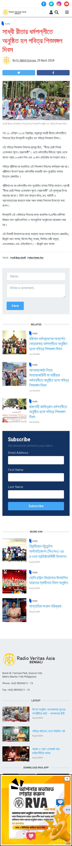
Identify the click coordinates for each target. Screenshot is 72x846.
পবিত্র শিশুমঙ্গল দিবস (36, 258)
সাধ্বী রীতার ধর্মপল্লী (19, 258)
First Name (15, 470)
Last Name (15, 487)
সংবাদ (7, 23)
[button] (18, 72)
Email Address (18, 453)
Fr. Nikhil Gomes (26, 60)
